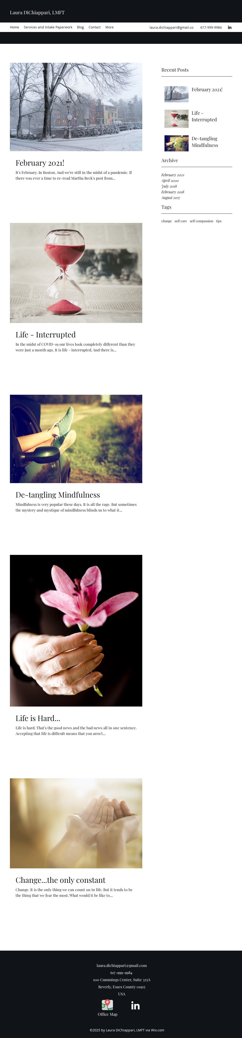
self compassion (201, 221)
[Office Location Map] (107, 1004)
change (166, 221)
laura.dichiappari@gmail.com (122, 965)
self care (181, 221)
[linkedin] (229, 27)
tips (218, 221)
